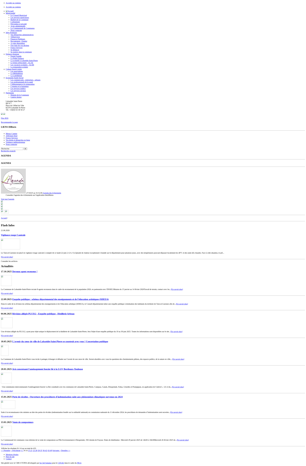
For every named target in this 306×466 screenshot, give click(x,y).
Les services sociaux (18, 91)
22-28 (35, 450)
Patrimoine (10, 93)
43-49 (50, 450)
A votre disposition (18, 43)
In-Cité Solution (46, 463)
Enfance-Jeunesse (12, 54)
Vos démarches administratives (22, 35)
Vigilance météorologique (15, 142)
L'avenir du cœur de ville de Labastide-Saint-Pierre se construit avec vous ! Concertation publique (60, 341)
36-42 (45, 450)
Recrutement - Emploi (19, 41)
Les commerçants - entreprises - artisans (25, 80)
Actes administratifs (18, 26)
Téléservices (15, 37)
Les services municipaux (20, 18)
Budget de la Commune (19, 20)
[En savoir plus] (7, 257)
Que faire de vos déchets (20, 45)
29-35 (40, 450)
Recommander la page (9, 122)
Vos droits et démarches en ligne (18, 140)
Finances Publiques (18, 39)
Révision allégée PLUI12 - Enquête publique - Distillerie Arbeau (43, 313)
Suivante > (56, 450)
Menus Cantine (11, 134)
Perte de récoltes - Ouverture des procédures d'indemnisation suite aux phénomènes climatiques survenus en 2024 (67, 397)
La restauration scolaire (19, 67)
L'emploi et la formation (20, 86)
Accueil (4, 218)
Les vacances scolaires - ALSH (22, 65)
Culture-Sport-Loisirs (14, 69)
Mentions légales (12, 455)
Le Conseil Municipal (19, 15)
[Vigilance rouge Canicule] (10, 249)
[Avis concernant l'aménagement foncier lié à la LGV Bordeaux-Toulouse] (6, 383)
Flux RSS (4, 118)
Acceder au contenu (13, 3)
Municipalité (10, 13)
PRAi (79, 463)
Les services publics (18, 89)
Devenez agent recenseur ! (24, 271)
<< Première (5, 450)
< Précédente (16, 450)
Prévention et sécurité (19, 24)
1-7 (22, 450)
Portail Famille (16, 56)
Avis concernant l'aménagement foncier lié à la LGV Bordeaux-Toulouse (47, 369)
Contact (9, 459)
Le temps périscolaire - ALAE (22, 63)
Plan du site (10, 457)
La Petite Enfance (17, 58)
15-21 (30, 450)
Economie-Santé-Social (14, 78)
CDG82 (61, 463)
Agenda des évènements (52, 193)
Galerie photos (16, 97)
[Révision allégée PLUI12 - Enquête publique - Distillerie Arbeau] (7, 327)
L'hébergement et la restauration (23, 84)
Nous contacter (16, 30)
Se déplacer (15, 50)
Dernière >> (65, 450)
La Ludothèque (16, 76)
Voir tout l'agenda (7, 199)
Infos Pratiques (11, 33)
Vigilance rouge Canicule (13, 235)
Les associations (17, 71)
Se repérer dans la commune (21, 52)
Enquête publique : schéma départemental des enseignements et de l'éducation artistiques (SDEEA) (60, 299)
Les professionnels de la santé (22, 82)
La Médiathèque (17, 73)
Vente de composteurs (22, 422)
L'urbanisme (15, 22)
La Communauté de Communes (23, 28)
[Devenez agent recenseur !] (6, 285)
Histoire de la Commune (20, 95)
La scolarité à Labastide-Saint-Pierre (24, 61)
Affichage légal (11, 136)
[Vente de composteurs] (6, 436)
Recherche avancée (8, 151)
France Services (16, 48)
